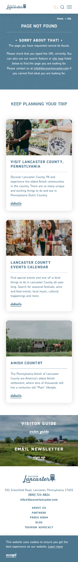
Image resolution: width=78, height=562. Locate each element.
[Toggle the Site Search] (62, 7)
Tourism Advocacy (39, 527)
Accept (11, 554)
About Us (39, 507)
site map (57, 58)
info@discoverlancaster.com (51, 68)
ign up (39, 457)
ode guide (39, 431)
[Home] (18, 6)
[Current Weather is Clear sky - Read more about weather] (55, 6)
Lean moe (55, 546)
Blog (39, 522)
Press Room (39, 517)
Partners (39, 512)
